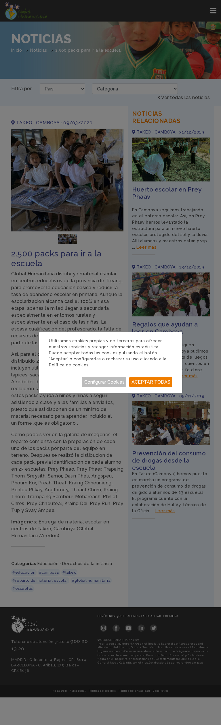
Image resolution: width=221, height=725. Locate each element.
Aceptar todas (151, 382)
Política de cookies (69, 365)
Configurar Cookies (104, 382)
